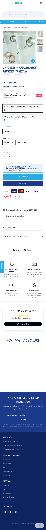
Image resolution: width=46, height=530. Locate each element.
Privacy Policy (35, 425)
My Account (6, 459)
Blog (4, 489)
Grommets (9, 142)
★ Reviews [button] (2, 267)
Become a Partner (8, 501)
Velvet (7, 131)
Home (4, 27)
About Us (6, 485)
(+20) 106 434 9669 (12, 441)
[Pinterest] (16, 512)
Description (9, 227)
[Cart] (41, 3)
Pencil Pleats (23, 142)
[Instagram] (5, 512)
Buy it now (23, 183)
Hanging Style (11, 138)
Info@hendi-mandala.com (13, 445)
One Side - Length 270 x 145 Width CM (20, 118)
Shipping (6, 86)
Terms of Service (8, 427)
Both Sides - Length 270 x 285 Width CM (21, 108)
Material (7, 127)
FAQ (4, 467)
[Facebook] (10, 512)
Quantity (8, 152)
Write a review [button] (23, 324)
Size (5, 102)
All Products (7, 493)
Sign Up (23, 419)
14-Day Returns (8, 463)
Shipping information (15, 236)
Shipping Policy (8, 471)
